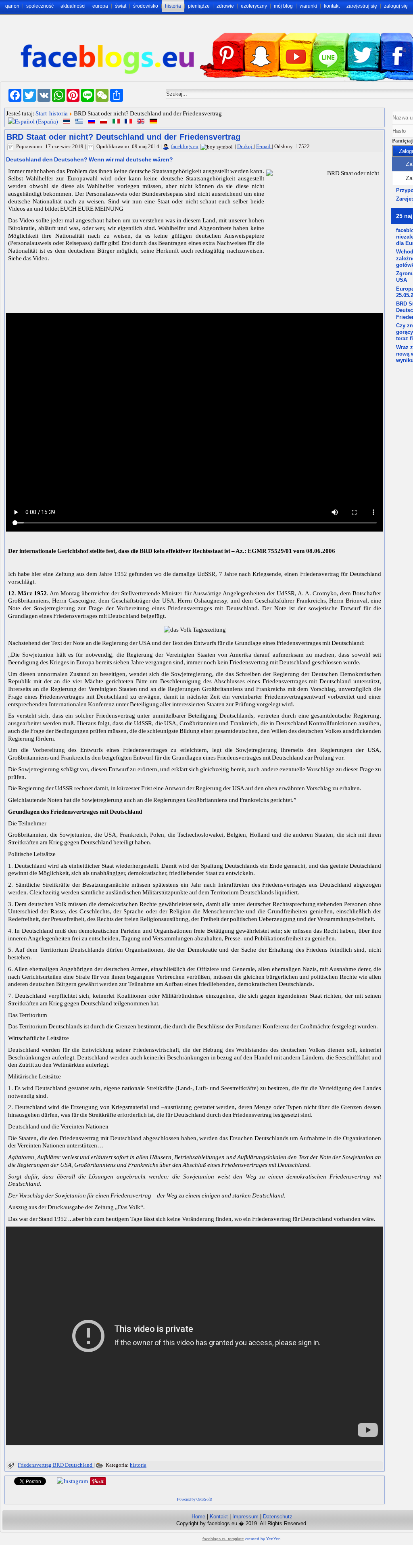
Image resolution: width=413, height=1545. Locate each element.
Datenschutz (277, 1517)
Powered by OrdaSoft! (194, 1499)
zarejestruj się (361, 6)
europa (100, 6)
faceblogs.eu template (223, 1539)
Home (198, 1517)
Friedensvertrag (35, 1465)
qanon (12, 6)
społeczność (40, 6)
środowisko (145, 6)
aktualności (73, 6)
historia (173, 6)
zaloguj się (396, 6)
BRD (59, 1465)
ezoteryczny (254, 6)
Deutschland (79, 1465)
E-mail (264, 146)
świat (120, 6)
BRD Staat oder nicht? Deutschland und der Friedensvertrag (123, 136)
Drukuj (245, 146)
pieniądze (199, 6)
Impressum (245, 1517)
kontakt (332, 6)
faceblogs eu (184, 146)
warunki (308, 6)
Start (41, 113)
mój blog (283, 6)
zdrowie (225, 6)
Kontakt (219, 1517)
